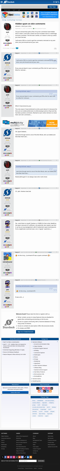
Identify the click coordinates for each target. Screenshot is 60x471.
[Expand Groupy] (33, 359)
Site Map (40, 468)
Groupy (3, 448)
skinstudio (34, 411)
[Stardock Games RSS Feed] (50, 391)
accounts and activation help (38, 407)
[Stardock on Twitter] (37, 388)
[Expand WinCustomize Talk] (33, 374)
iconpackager (43, 409)
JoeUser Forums (44, 220)
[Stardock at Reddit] (39, 391)
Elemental (18, 438)
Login (19, 10)
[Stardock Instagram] (49, 388)
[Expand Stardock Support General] (33, 348)
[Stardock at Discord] (41, 391)
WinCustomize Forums (40, 28)
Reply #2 (17, 85)
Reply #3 (17, 128)
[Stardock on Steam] (51, 388)
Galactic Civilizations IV (21, 440)
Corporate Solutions (6, 438)
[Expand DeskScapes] (33, 354)
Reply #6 (17, 220)
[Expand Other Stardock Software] (33, 365)
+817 (7, 40)
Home (3, 20)
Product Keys (51, 442)
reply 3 (29, 166)
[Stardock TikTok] (44, 391)
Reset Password (51, 444)
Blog (34, 438)
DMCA (35, 468)
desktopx (54, 407)
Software (4, 433)
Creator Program (37, 448)
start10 (48, 407)
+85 (7, 270)
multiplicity (51, 402)
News (34, 444)
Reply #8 (17, 280)
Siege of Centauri (20, 451)
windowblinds (40, 400)
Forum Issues (19, 20)
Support (50, 433)
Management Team (37, 440)
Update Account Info (52, 446)
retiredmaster (7, 262)
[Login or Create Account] (54, 2)
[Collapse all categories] (57, 341)
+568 (7, 71)
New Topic (52, 7)
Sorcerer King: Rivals (21, 453)
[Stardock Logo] (8, 2)
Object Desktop (4, 436)
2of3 (7, 32)
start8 (39, 405)
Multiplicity (3, 446)
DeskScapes (4, 444)
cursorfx (40, 411)
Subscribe (41, 461)
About (34, 436)
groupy (33, 405)
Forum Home (7, 10)
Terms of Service (28, 468)
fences (33, 400)
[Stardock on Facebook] (40, 388)
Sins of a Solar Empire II (21, 442)
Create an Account (52, 440)
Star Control (19, 444)
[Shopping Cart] (56, 2)
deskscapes (44, 405)
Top (56, 53)
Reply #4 (17, 160)
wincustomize (35, 409)
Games (18, 433)
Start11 (3, 440)
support (46, 416)
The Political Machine (21, 446)
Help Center (50, 436)
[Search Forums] (58, 2)
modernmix (40, 416)
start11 (49, 409)
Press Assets (36, 446)
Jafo (7, 230)
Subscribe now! (15, 392)
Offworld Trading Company (22, 448)
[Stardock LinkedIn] (47, 391)
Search (14, 10)
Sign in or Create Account (25, 332)
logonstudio (49, 413)
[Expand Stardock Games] (31, 378)
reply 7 (32, 286)
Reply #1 (17, 53)
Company (36, 433)
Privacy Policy (21, 468)
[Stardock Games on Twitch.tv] (46, 388)
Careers (34, 442)
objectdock (44, 402)
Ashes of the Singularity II (22, 436)
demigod (46, 411)
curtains (34, 416)
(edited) (50, 252)
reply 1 (29, 91)
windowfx (52, 411)
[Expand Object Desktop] (33, 346)
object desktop (42, 413)
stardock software (36, 402)
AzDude (7, 63)
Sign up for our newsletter (9, 461)
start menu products (49, 400)
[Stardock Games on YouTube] (43, 388)
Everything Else (10, 20)
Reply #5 (17, 188)
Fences (2, 442)
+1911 (7, 238)
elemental (34, 413)
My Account (50, 438)
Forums (34, 453)
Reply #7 (17, 252)
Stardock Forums (44, 53)
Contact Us (35, 451)
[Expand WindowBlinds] (33, 376)
